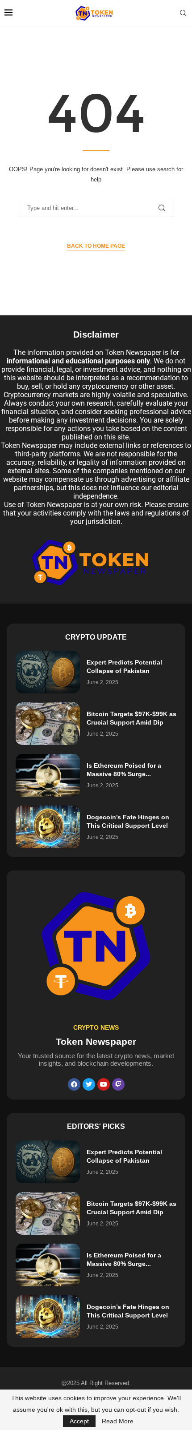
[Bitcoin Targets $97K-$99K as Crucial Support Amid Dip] (48, 723)
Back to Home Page (96, 246)
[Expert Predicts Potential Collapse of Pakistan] (48, 672)
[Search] (183, 13)
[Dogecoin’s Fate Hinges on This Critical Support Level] (48, 827)
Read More (118, 1421)
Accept (79, 1421)
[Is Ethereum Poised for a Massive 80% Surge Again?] (48, 775)
